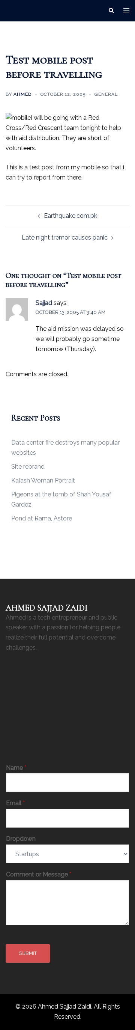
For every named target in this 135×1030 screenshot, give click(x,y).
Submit (28, 953)
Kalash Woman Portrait (43, 480)
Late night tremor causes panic (65, 237)
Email (15, 803)
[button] (111, 11)
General (106, 94)
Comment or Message (38, 874)
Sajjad (44, 302)
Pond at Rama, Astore (41, 518)
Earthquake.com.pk (70, 215)
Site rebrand (28, 466)
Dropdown (21, 838)
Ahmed (23, 94)
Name (16, 767)
